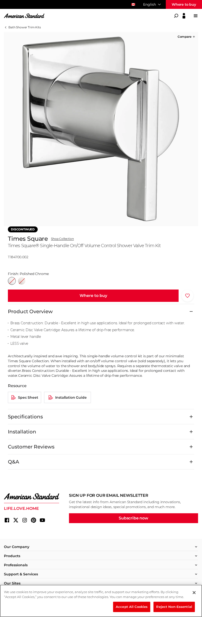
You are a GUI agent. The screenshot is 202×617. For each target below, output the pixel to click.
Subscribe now (133, 518)
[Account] (184, 15)
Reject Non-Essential (174, 607)
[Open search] (176, 15)
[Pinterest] (33, 520)
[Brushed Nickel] (22, 281)
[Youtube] (42, 520)
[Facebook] (7, 520)
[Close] (194, 592)
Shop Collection (62, 238)
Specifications (25, 417)
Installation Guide (70, 397)
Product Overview (30, 311)
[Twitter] (16, 520)
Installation (22, 432)
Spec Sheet (28, 397)
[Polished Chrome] (12, 281)
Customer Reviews (31, 447)
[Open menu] (195, 15)
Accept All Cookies (132, 607)
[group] (101, 129)
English (149, 4)
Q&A (13, 462)
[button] (187, 37)
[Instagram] (25, 520)
